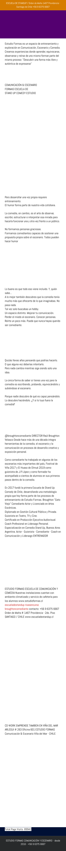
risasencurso (32, 605)
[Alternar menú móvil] (60, 31)
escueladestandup (14, 605)
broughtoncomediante (16, 609)
